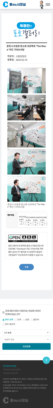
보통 (27, 319)
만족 (19, 319)
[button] (26, 267)
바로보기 (21, 223)
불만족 (36, 319)
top (46, 360)
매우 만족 (9, 319)
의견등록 (26, 346)
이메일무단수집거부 (10, 373)
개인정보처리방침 (9, 366)
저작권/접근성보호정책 (11, 369)
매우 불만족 (10, 324)
